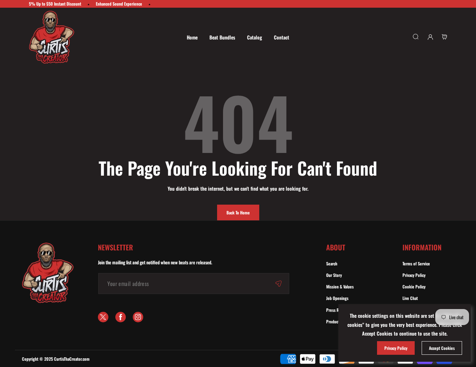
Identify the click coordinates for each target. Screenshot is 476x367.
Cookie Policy (413, 286)
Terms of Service (416, 263)
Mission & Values (340, 286)
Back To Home (238, 212)
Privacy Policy (413, 275)
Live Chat (410, 298)
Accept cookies (442, 348)
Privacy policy (395, 348)
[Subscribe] (278, 283)
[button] (444, 37)
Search (331, 263)
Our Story (334, 275)
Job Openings (337, 298)
